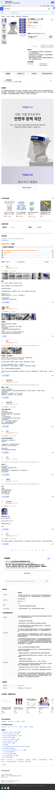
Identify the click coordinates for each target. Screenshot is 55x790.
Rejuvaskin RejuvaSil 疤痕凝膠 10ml (10, 739)
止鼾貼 (4, 744)
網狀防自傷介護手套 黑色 (7, 737)
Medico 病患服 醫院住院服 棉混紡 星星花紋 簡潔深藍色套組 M (14, 746)
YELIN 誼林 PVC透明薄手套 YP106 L (10, 734)
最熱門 (3, 262)
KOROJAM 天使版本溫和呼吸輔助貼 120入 (11, 735)
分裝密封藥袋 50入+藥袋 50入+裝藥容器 (10, 732)
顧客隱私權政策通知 (43, 759)
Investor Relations (10, 759)
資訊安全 (3, 761)
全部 (2, 12)
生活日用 (8, 16)
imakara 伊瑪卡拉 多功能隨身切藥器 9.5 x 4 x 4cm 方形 (13, 750)
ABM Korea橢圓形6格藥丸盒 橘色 (9, 755)
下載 (52, 2)
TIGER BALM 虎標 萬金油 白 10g (9, 741)
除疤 (12, 726)
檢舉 (46, 581)
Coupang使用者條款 (20, 759)
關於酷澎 (2, 759)
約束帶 (9, 726)
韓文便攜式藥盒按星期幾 (7, 748)
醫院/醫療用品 (10, 721)
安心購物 (50, 759)
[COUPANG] (5, 771)
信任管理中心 (34, 759)
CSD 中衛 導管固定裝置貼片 (8, 753)
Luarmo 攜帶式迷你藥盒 (7, 751)
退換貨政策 (28, 759)
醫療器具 (23, 721)
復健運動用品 (4, 721)
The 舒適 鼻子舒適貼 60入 (8, 742)
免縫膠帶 (25, 726)
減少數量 (32, 42)
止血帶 (16, 726)
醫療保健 (13, 16)
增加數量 (32, 43)
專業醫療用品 (18, 16)
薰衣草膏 (20, 726)
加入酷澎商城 (20, 761)
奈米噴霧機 (31, 726)
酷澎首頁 (3, 16)
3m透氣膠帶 (3, 726)
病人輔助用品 (17, 721)
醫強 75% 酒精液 (6, 757)
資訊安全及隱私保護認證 (11, 761)
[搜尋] (52, 12)
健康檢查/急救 (25, 16)
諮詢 (49, 558)
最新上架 (8, 262)
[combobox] (48, 262)
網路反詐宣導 (28, 761)
